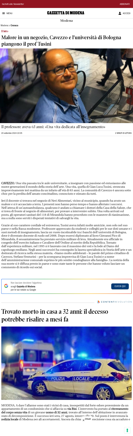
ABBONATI (125, 4)
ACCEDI (126, 13)
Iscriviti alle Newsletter (13, 4)
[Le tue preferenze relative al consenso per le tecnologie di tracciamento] (127, 430)
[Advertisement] (25, 160)
